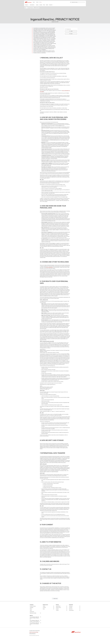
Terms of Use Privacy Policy (33, 632)
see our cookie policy (49, 267)
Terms (31, 610)
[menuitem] (27, 4)
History (31, 608)
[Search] (71, 2)
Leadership (31, 607)
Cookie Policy (32, 611)
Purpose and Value (33, 606)
